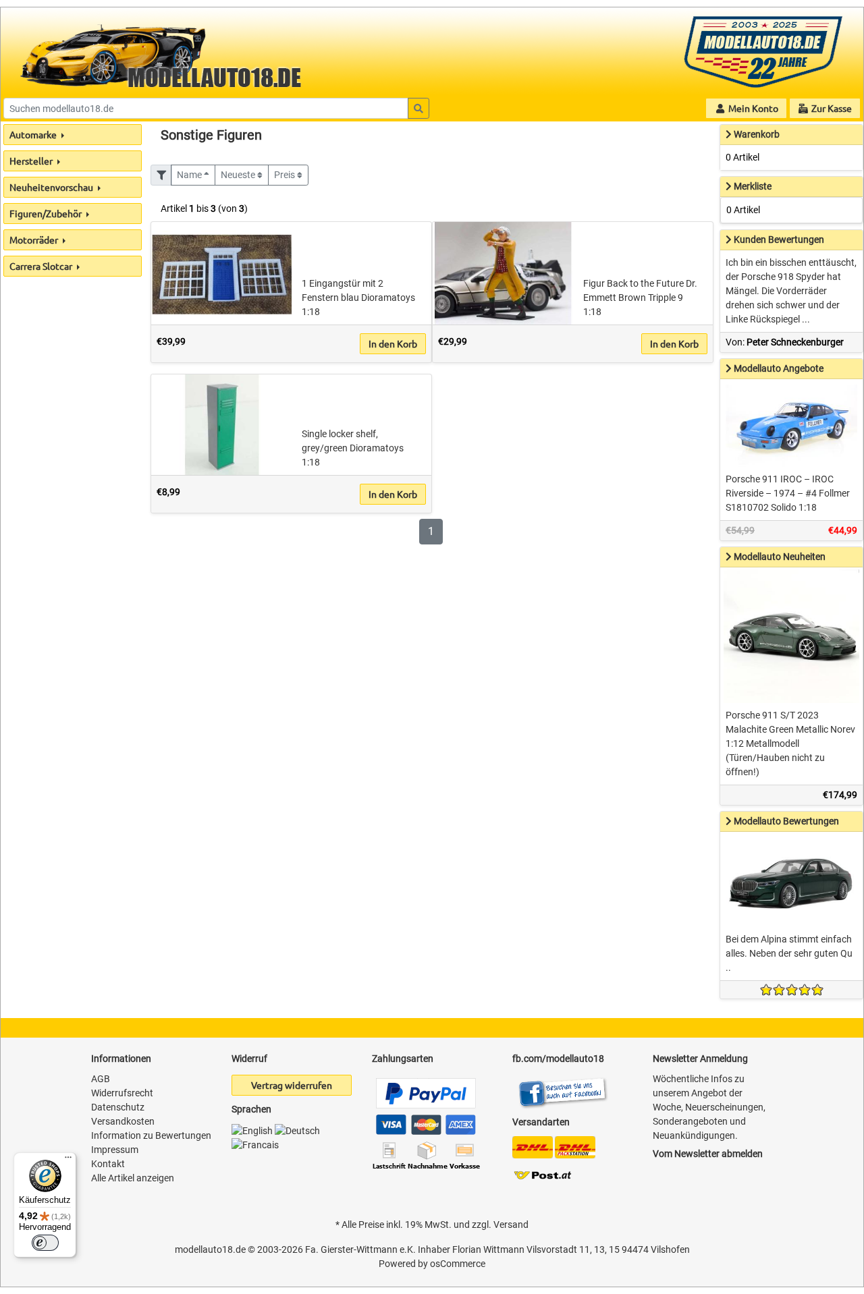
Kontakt (108, 1163)
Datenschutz (117, 1107)
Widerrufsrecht (122, 1093)
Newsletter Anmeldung (700, 1058)
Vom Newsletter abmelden (708, 1153)
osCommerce (457, 1263)
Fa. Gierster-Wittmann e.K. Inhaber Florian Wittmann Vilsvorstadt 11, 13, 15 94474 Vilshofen (497, 1249)
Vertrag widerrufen (291, 1085)
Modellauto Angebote (779, 368)
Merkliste (753, 186)
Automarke (34, 134)
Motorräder (34, 239)
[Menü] (68, 1160)
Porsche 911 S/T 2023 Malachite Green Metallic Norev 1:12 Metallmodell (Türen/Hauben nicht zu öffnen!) (790, 743)
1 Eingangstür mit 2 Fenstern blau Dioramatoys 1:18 (358, 297)
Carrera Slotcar (41, 266)
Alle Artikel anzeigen (132, 1178)
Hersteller (32, 160)
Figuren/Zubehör (46, 213)
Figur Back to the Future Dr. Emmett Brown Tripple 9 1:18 (640, 297)
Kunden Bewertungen (779, 239)
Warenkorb (757, 134)
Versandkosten (123, 1121)
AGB (100, 1078)
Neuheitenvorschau (52, 187)
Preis (285, 174)
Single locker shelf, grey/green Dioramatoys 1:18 (353, 448)
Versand (511, 1224)
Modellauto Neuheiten (780, 556)
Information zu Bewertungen (151, 1135)
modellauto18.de (210, 1249)
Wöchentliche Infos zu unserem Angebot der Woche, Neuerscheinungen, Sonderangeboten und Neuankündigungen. (709, 1107)
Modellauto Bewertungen (786, 821)
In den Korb (393, 343)
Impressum (114, 1149)
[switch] (45, 1243)
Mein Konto (752, 108)
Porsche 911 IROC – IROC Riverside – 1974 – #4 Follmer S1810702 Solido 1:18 (788, 493)
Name (190, 174)
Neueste (239, 174)
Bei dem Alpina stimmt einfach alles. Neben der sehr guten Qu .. (789, 953)
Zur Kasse (830, 108)
